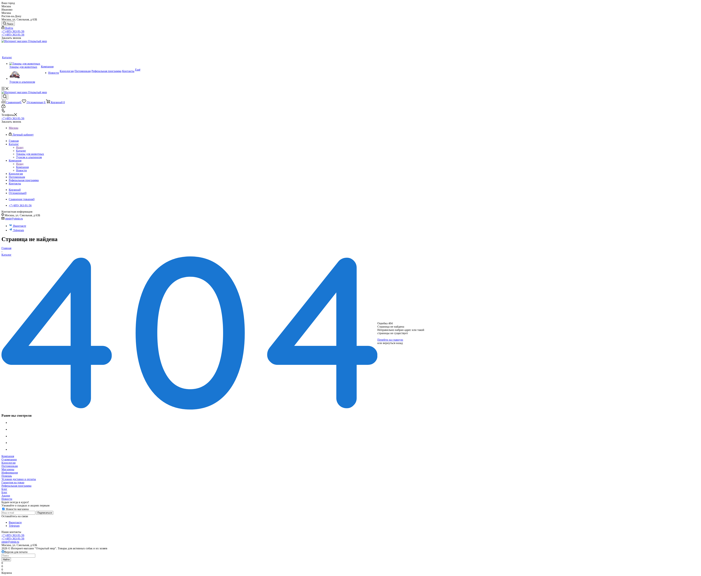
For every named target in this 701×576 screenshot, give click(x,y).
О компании (9, 459)
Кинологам (8, 462)
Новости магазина (17, 509)
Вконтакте (19, 225)
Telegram (18, 230)
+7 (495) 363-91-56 (12, 31)
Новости (6, 498)
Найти (6, 559)
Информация (9, 472)
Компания (22, 167)
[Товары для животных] (24, 63)
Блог (4, 489)
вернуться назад (393, 343)
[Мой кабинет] (3, 106)
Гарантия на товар (12, 482)
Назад (19, 147)
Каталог (21, 150)
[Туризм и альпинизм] (24, 74)
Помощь (6, 475)
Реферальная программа (16, 485)
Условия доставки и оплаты (18, 479)
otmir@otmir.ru (14, 218)
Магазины (7, 469)
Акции (5, 495)
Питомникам (9, 466)
